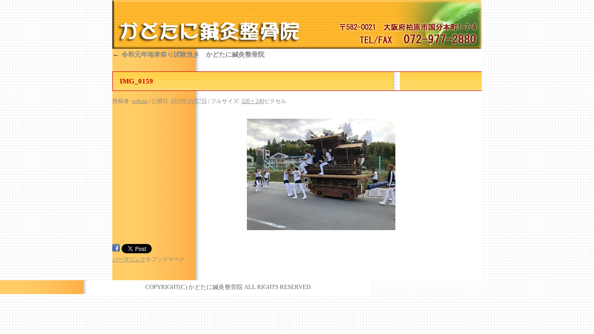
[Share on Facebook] (116, 247)
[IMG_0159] (321, 174)
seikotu (140, 101)
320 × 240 (252, 101)
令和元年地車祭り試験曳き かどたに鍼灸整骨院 (188, 54)
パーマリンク (129, 259)
